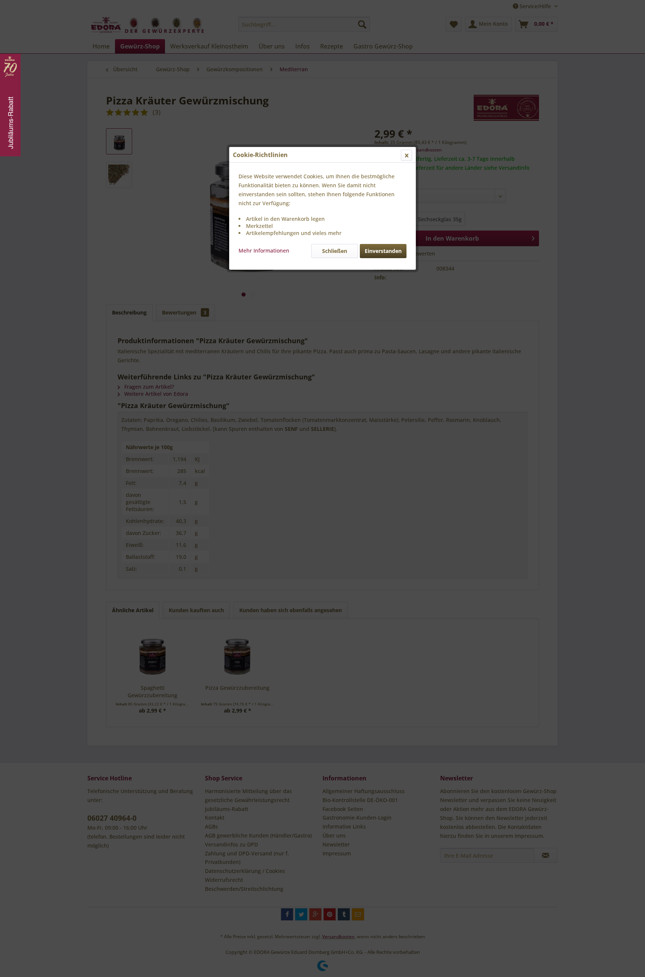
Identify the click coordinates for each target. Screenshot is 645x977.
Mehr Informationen (264, 250)
